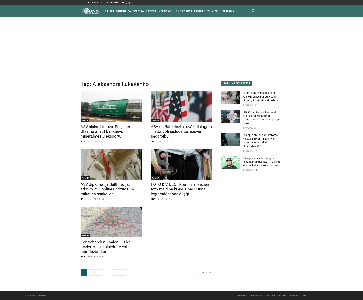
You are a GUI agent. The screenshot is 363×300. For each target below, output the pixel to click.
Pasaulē (155, 120)
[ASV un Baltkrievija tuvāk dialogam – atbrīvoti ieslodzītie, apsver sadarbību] (181, 106)
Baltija (85, 120)
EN (101, 2)
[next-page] (122, 272)
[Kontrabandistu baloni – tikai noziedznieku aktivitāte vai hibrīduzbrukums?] (111, 222)
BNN (83, 141)
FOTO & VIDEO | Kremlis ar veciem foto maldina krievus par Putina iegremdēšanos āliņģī (180, 189)
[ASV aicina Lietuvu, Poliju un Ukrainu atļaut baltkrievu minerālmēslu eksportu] (111, 106)
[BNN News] (90, 11)
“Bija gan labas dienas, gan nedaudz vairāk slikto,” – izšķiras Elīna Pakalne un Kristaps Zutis (261, 162)
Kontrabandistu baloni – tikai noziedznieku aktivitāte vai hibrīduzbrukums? (106, 247)
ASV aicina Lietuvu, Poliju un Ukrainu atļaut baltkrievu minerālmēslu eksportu (105, 131)
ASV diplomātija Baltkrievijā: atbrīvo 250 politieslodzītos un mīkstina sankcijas (107, 189)
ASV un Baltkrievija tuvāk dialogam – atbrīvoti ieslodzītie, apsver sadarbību (181, 131)
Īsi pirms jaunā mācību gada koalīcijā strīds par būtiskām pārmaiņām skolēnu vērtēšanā (261, 96)
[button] (253, 11)
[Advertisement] (181, 52)
